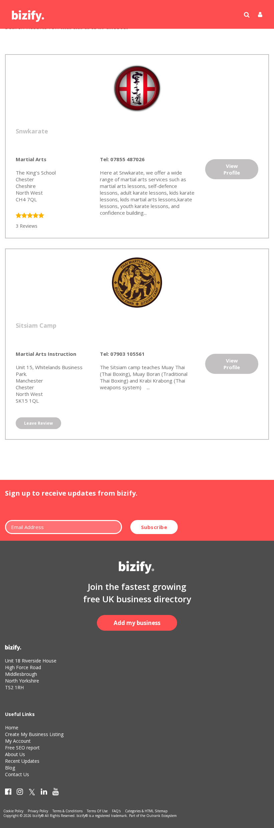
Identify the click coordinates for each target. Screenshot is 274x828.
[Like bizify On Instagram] (20, 793)
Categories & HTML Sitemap (146, 811)
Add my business (137, 623)
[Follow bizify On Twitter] (31, 793)
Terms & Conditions (67, 811)
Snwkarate (32, 131)
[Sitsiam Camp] (137, 282)
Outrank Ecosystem (161, 815)
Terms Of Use (97, 811)
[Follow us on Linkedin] (44, 793)
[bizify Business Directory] (28, 14)
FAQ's (116, 811)
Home (11, 727)
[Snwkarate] (137, 87)
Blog (10, 767)
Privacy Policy (38, 811)
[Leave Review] (30, 216)
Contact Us (17, 774)
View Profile (232, 169)
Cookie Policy (13, 811)
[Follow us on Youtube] (55, 793)
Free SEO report (22, 747)
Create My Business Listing (34, 734)
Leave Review (38, 423)
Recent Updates (22, 761)
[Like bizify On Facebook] (8, 793)
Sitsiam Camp (36, 325)
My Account (18, 741)
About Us (15, 754)
